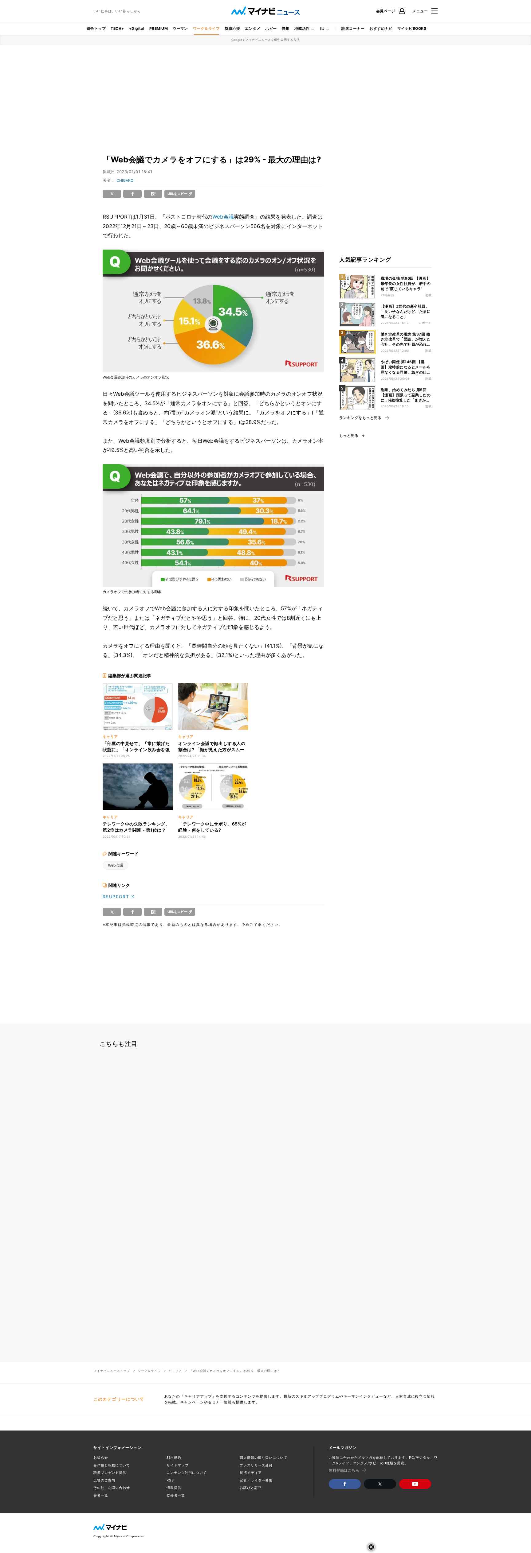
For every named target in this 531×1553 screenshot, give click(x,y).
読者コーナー (352, 28)
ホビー (271, 28)
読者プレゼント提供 (109, 1472)
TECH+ (117, 28)
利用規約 (174, 1457)
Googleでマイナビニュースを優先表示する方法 (265, 39)
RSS (170, 1480)
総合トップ (96, 28)
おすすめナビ (380, 28)
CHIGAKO (124, 180)
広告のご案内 (104, 1480)
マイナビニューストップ (111, 1370)
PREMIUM (158, 28)
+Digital (136, 28)
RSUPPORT (116, 896)
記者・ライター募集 (256, 1480)
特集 (285, 28)
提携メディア (251, 1472)
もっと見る (348, 435)
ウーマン (180, 28)
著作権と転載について (111, 1465)
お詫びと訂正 (251, 1487)
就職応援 (232, 28)
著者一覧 (100, 1495)
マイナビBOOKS (411, 28)
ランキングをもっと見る (360, 418)
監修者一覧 (176, 1495)
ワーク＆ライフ (206, 28)
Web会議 (223, 217)
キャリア (175, 1370)
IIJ (322, 28)
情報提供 (174, 1487)
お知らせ (100, 1457)
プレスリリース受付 (256, 1465)
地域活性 (302, 28)
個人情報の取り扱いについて (263, 1457)
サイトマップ (177, 1465)
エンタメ (252, 28)
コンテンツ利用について (187, 1472)
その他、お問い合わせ (111, 1487)
